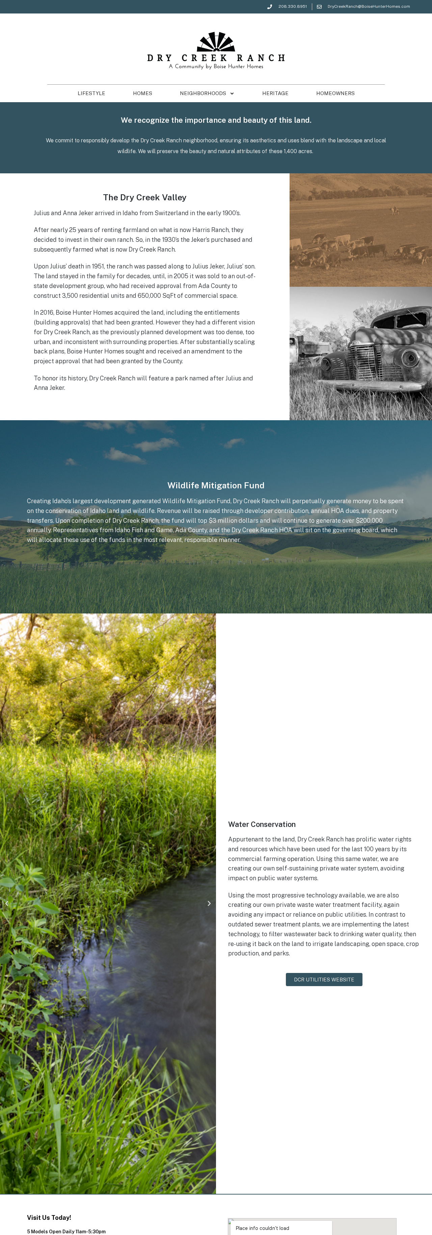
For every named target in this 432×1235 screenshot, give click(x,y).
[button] (6, 903)
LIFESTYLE (91, 93)
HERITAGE (275, 93)
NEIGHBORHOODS (203, 93)
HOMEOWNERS (335, 93)
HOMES (142, 93)
